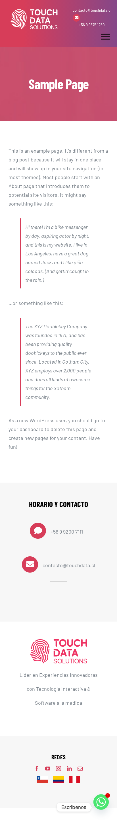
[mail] (80, 768)
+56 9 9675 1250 (92, 24)
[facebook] (36, 768)
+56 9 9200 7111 (67, 531)
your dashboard (26, 429)
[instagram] (58, 768)
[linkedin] (69, 768)
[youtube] (47, 768)
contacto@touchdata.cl (92, 10)
